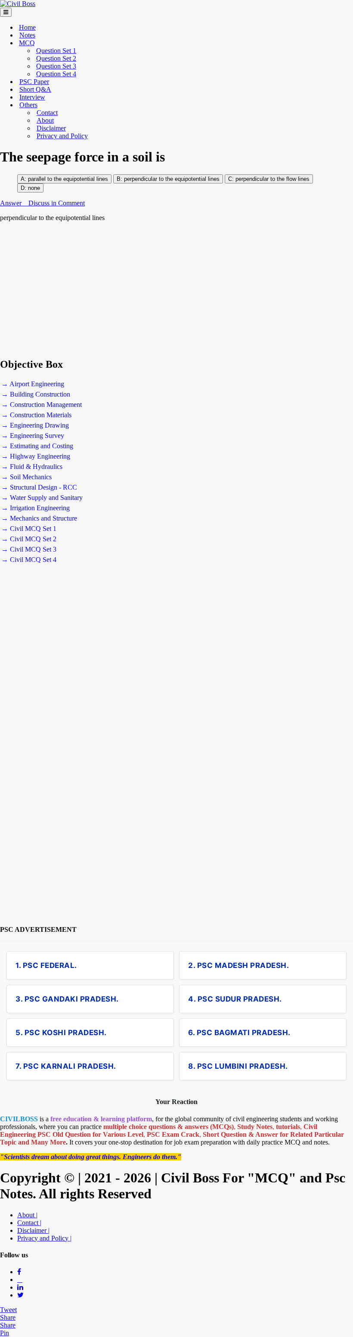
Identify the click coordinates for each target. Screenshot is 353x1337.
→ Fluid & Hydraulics (31, 466)
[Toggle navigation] (6, 12)
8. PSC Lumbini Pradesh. (238, 1066)
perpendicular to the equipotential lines (172, 179)
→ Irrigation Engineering (35, 508)
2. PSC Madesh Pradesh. (238, 965)
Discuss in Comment (56, 203)
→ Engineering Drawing (35, 425)
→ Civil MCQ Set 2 (28, 539)
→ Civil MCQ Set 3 (28, 549)
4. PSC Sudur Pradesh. (235, 999)
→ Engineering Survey (32, 435)
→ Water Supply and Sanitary (42, 497)
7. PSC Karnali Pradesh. (65, 1066)
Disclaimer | (33, 1230)
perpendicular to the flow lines (272, 179)
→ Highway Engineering (35, 456)
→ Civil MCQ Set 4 (28, 559)
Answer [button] (11, 203)
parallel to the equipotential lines (68, 179)
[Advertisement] (176, 290)
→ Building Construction (35, 394)
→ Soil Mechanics (26, 477)
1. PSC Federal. (46, 965)
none (34, 188)
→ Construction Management (41, 404)
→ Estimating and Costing (37, 446)
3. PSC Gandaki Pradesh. (67, 999)
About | (27, 1215)
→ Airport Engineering (32, 384)
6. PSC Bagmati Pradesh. (239, 1032)
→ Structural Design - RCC (39, 487)
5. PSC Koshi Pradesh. (61, 1032)
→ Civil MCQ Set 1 (28, 528)
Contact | (29, 1222)
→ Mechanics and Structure (39, 518)
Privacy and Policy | (44, 1238)
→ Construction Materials (36, 415)
